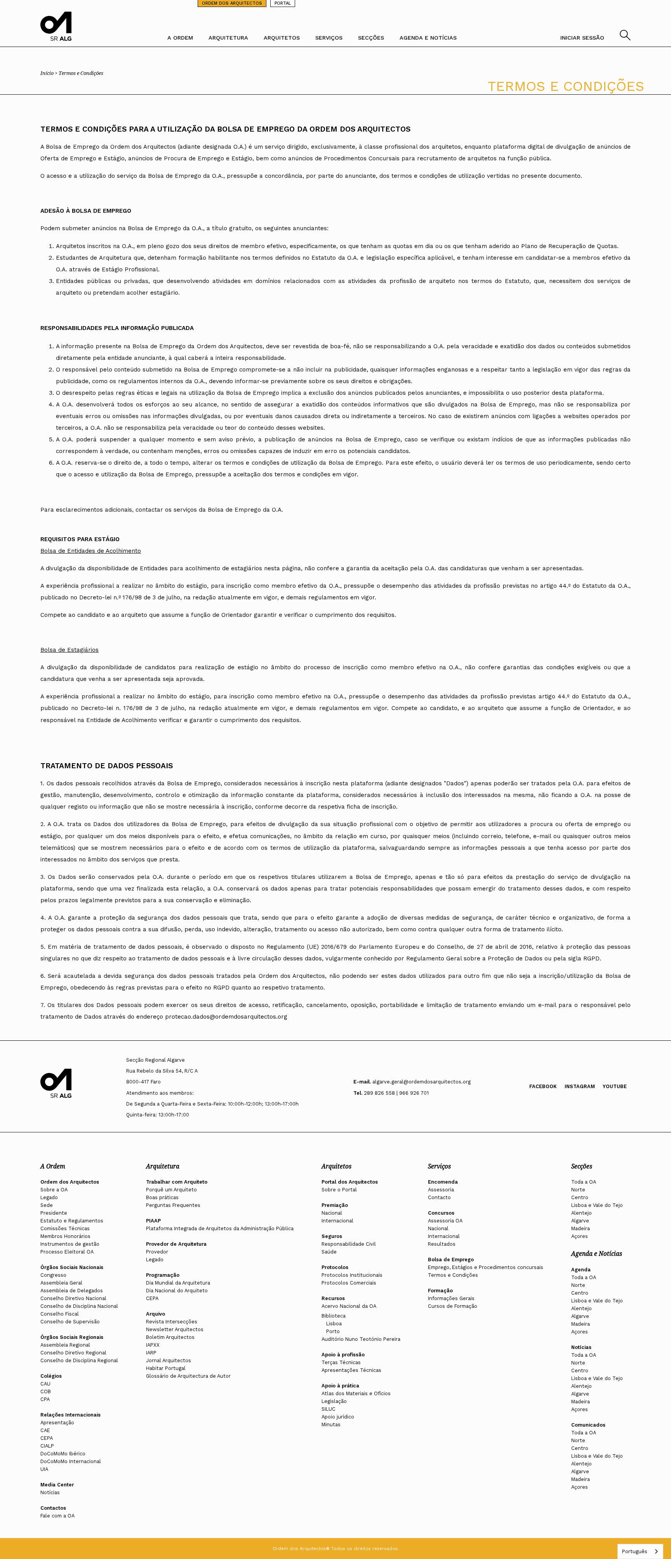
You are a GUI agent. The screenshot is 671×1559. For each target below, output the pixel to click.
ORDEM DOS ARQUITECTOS (232, 3)
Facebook (543, 1086)
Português (634, 1551)
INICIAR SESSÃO (582, 38)
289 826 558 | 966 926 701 (396, 1093)
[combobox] (640, 1551)
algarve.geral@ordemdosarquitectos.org (421, 1082)
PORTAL (283, 3)
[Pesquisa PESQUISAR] (625, 38)
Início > (49, 72)
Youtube (615, 1086)
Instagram (580, 1086)
